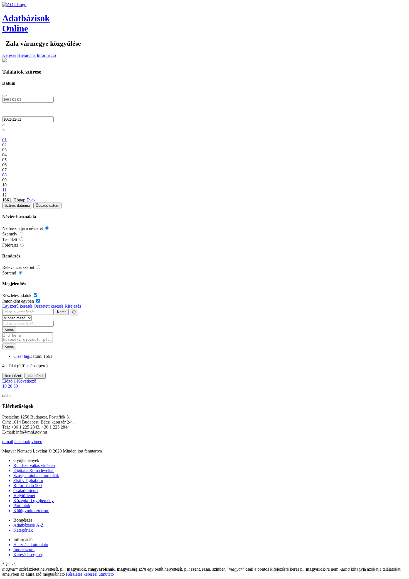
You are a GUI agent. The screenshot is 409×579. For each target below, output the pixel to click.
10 (4, 386)
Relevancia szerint (18, 267)
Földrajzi (10, 245)
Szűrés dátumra (17, 205)
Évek (31, 200)
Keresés (9, 55)
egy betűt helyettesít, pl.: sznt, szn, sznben (183, 569)
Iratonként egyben (18, 301)
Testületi (10, 239)
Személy (10, 234)
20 (10, 386)
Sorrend (9, 273)
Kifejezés (73, 306)
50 (15, 386)
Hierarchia (26, 55)
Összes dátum (47, 205)
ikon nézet (12, 376)
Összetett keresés (48, 306)
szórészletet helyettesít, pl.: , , (69, 569)
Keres (61, 312)
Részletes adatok (17, 295)
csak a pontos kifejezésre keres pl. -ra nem (283, 569)
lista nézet (35, 376)
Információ (46, 55)
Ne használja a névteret (23, 228)
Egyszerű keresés (17, 306)
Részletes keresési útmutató (90, 574)
